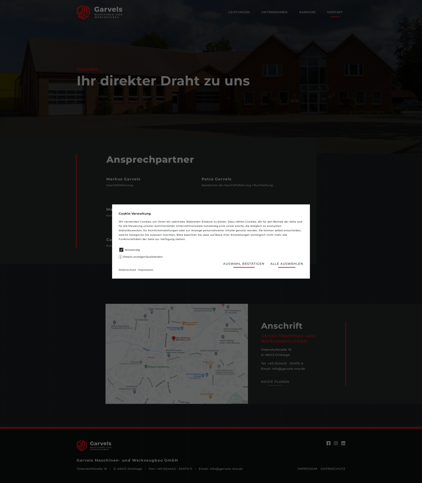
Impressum (145, 269)
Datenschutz (127, 269)
